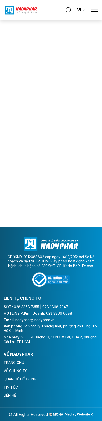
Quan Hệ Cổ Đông (20, 379)
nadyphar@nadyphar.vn (34, 320)
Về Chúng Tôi (16, 371)
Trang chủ (14, 362)
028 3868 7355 (26, 307)
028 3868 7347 (55, 307)
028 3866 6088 (59, 313)
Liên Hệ (10, 395)
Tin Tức (11, 387)
